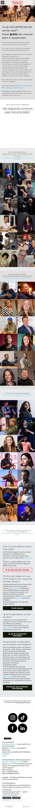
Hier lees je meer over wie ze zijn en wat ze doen (17, 158)
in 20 (27, 702)
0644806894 (6, 754)
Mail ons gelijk (7, 676)
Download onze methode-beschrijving (17, 687)
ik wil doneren (17, 608)
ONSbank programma (23, 85)
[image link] (17, 2)
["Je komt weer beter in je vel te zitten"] (26, 189)
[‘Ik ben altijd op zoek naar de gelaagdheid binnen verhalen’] (26, 171)
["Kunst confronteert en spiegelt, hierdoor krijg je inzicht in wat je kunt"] (26, 258)
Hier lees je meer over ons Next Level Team (17, 395)
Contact (4, 756)
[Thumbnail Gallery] (9, 171)
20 (29, 702)
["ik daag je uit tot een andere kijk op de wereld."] (26, 206)
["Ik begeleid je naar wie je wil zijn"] (9, 290)
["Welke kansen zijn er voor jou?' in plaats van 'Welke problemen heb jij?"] (26, 325)
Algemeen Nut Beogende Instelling (13, 762)
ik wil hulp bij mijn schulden (17, 570)
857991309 (12, 764)
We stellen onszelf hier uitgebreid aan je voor (17, 533)
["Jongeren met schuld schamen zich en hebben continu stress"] (26, 290)
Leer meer (14, 795)
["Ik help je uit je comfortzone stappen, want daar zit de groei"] (9, 342)
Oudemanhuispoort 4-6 (9, 744)
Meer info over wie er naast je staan (17, 277)
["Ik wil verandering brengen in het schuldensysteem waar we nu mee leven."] (26, 443)
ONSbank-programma (21, 702)
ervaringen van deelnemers (13, 87)
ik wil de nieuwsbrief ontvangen (17, 635)
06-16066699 (13, 748)
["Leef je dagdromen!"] (9, 189)
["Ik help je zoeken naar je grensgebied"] (26, 241)
